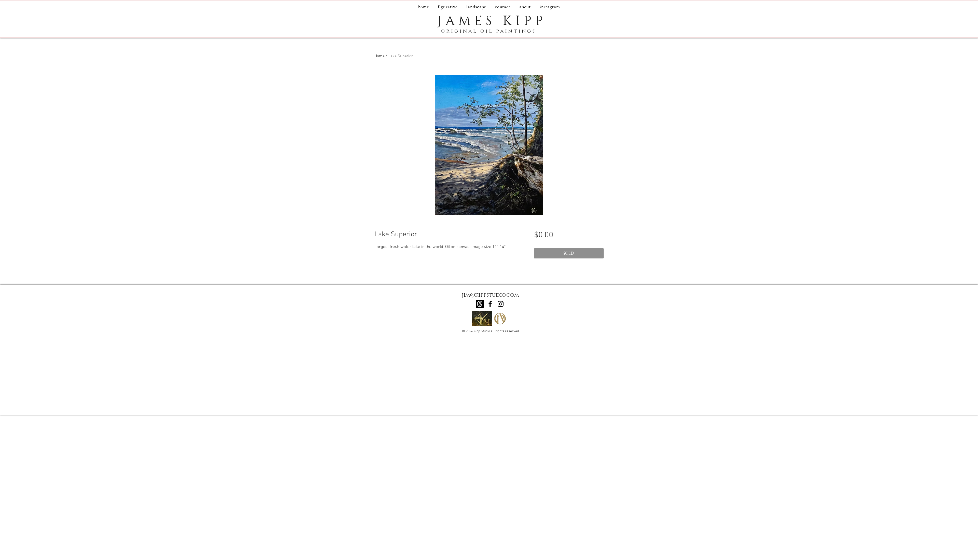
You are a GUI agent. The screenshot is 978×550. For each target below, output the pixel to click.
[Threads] (480, 304)
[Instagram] (501, 304)
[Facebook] (490, 304)
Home (379, 56)
